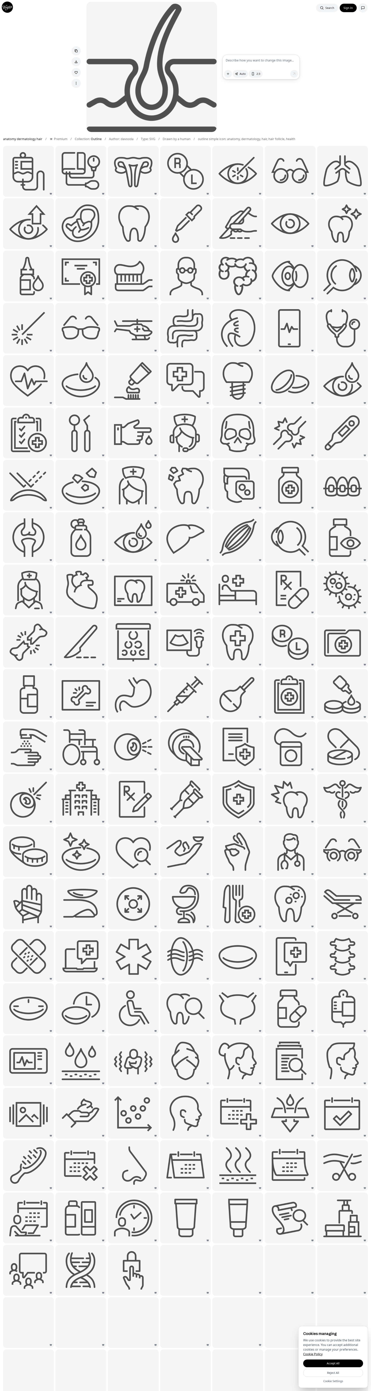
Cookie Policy (312, 1354)
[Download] (76, 61)
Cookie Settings (333, 1381)
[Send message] (294, 74)
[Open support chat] (363, 8)
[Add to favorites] (76, 72)
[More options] (76, 83)
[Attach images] (228, 74)
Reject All (333, 1373)
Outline (96, 139)
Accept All (333, 1363)
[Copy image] (76, 50)
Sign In (348, 8)
